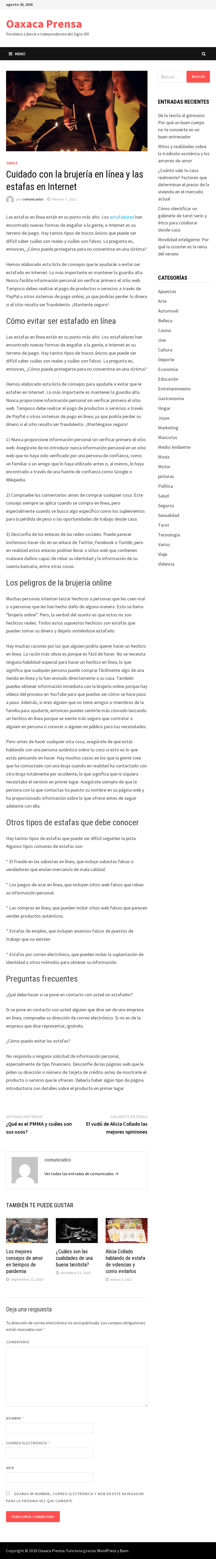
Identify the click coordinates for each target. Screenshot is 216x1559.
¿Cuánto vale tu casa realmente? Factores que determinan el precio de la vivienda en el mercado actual (183, 184)
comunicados (32, 199)
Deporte (166, 359)
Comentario (18, 1342)
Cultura (165, 350)
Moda (163, 457)
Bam (124, 1550)
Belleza (165, 321)
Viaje (162, 554)
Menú (20, 53)
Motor (164, 467)
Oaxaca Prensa (44, 23)
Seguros (166, 505)
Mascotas (167, 437)
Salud (163, 496)
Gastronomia (171, 398)
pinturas (166, 476)
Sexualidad (168, 515)
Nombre (15, 1418)
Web (10, 1467)
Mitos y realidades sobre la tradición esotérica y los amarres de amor (184, 153)
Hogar (164, 408)
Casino (164, 330)
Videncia (166, 564)
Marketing (168, 428)
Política (165, 486)
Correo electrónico (28, 1443)
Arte (162, 301)
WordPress (106, 1550)
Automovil (168, 311)
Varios (164, 544)
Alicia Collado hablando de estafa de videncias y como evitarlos (125, 1261)
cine (162, 340)
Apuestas (167, 291)
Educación (168, 379)
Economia (168, 369)
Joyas (164, 418)
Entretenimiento (174, 389)
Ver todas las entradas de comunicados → (82, 1173)
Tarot (12, 163)
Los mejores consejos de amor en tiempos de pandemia (24, 1261)
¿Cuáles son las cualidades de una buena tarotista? (74, 1258)
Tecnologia (169, 535)
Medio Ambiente (174, 447)
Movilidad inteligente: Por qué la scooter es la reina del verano (183, 247)
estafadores (122, 217)
